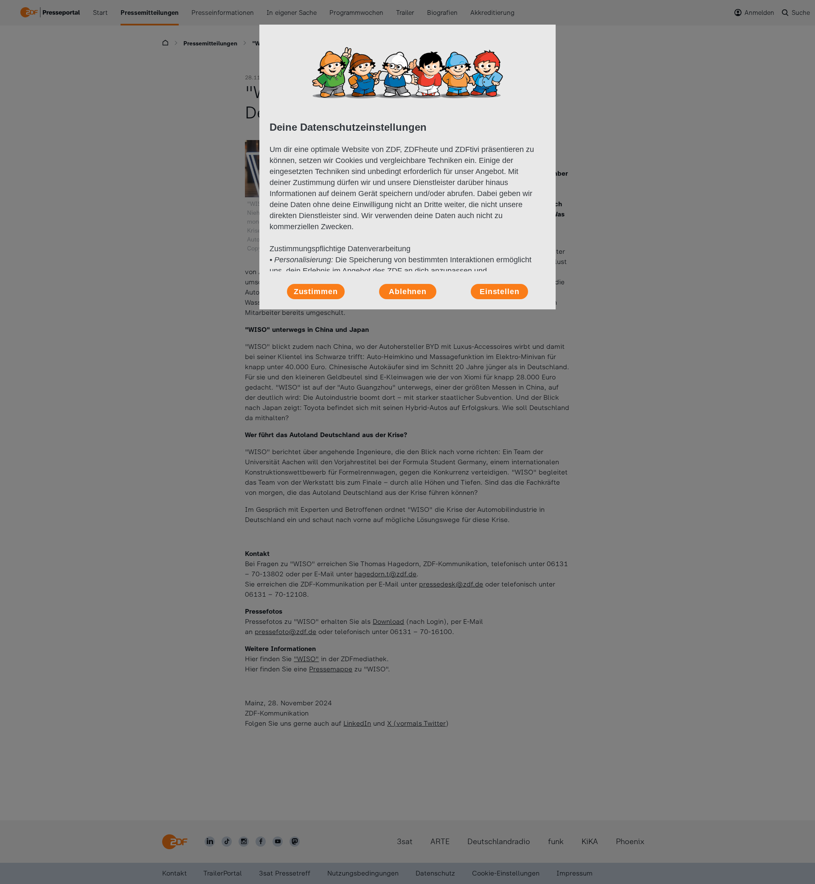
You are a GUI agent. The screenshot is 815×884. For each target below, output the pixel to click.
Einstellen (500, 291)
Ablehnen (408, 291)
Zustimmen (316, 291)
